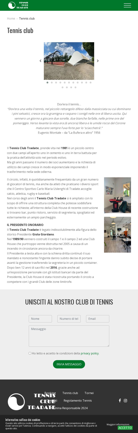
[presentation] (40, 61)
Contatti (51, 400)
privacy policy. (90, 353)
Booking (50, 393)
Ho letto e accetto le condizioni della (65, 353)
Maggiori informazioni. (118, 424)
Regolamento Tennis (78, 400)
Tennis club (70, 393)
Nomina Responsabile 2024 (69, 408)
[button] (47, 82)
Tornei (89, 393)
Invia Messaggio (69, 364)
